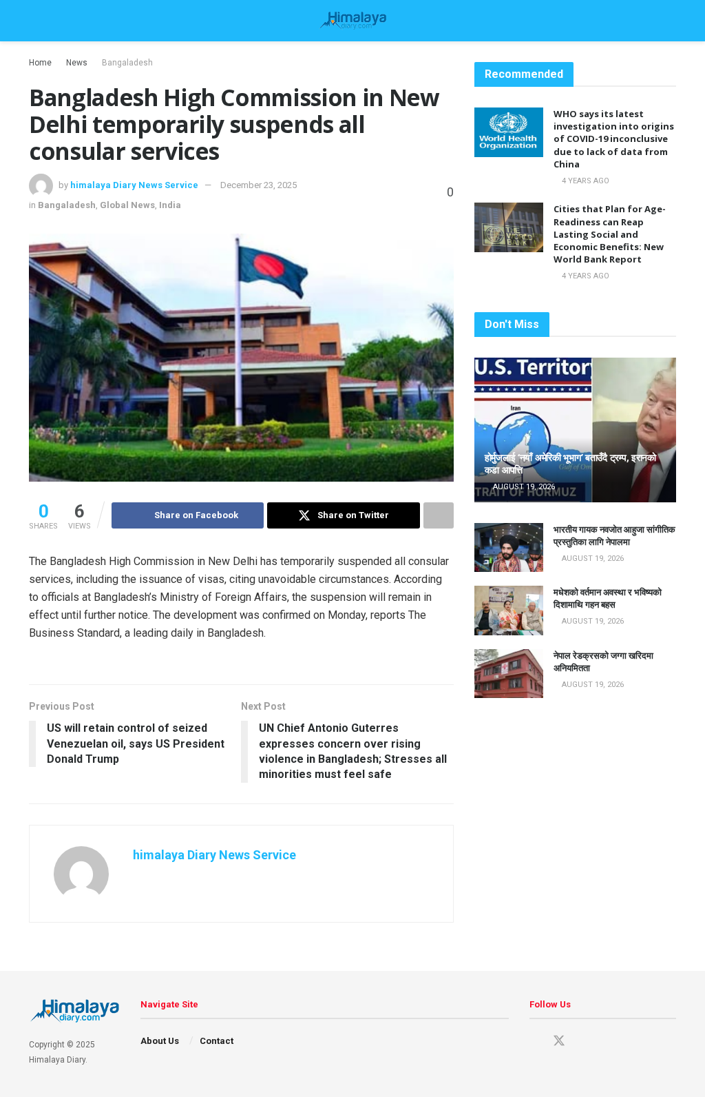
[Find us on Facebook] (534, 1041)
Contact (216, 1041)
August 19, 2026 (523, 486)
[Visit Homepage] (352, 20)
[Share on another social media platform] (438, 515)
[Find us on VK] (607, 1041)
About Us (159, 1041)
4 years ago (584, 180)
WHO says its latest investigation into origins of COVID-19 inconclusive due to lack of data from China (614, 138)
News (76, 63)
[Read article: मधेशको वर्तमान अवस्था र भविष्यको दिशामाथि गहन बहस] (508, 610)
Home (40, 63)
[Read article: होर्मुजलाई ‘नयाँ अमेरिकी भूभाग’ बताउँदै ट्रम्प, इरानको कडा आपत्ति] (575, 430)
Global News (127, 205)
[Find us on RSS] (630, 1041)
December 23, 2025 (258, 185)
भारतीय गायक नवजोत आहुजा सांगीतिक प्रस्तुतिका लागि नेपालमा (614, 535)
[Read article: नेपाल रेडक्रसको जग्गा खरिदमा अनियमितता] (508, 674)
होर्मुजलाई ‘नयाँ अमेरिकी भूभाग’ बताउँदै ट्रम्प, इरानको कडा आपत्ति (570, 463)
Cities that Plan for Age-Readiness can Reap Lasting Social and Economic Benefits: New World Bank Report (610, 234)
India (170, 205)
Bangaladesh (127, 63)
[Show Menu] (35, 20)
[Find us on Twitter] (559, 1041)
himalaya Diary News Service (134, 185)
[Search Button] (670, 20)
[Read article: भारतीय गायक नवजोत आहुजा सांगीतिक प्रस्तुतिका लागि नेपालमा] (508, 548)
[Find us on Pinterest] (584, 1041)
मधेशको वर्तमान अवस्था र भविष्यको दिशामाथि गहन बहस (608, 598)
